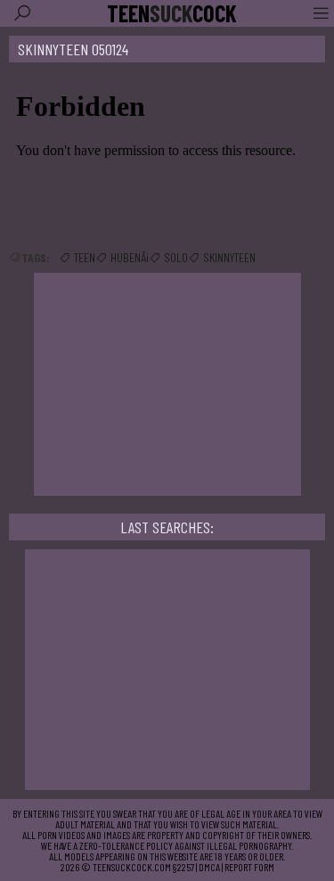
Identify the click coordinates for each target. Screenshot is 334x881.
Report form (249, 866)
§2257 (183, 866)
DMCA (209, 866)
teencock (172, 13)
